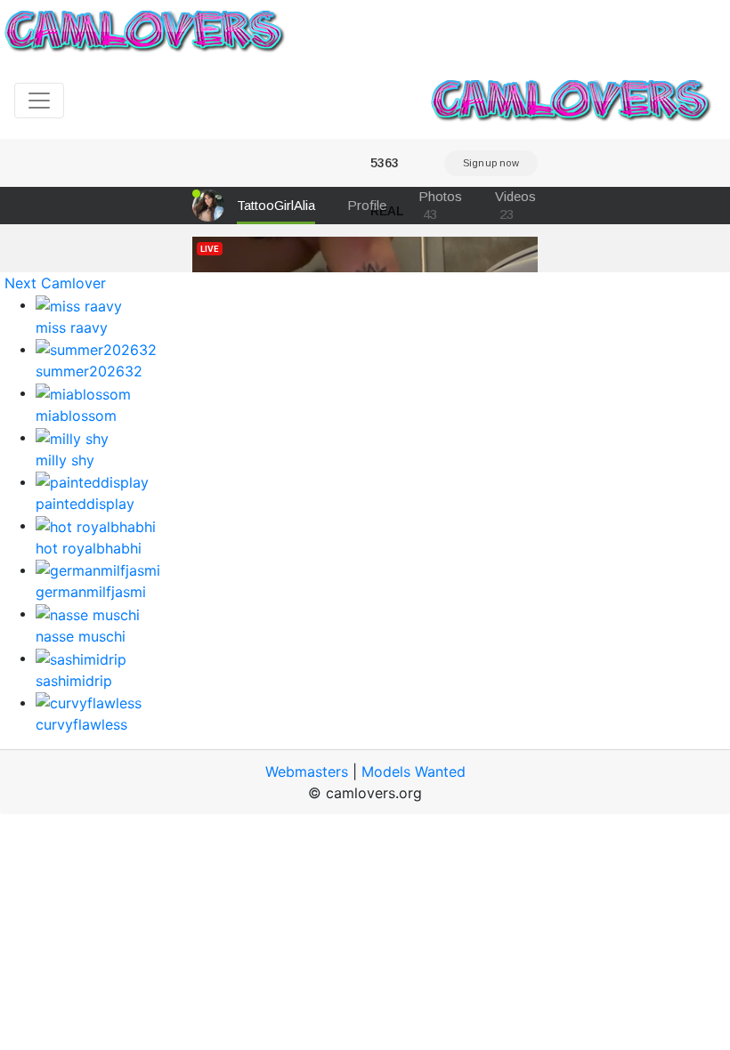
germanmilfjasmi (91, 592)
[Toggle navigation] (39, 100)
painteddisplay (85, 504)
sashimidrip (74, 681)
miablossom (76, 415)
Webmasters (306, 771)
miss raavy (72, 327)
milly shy (65, 460)
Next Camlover (55, 283)
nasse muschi (81, 636)
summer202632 (89, 371)
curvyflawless (81, 724)
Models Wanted (413, 771)
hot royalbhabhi (89, 548)
